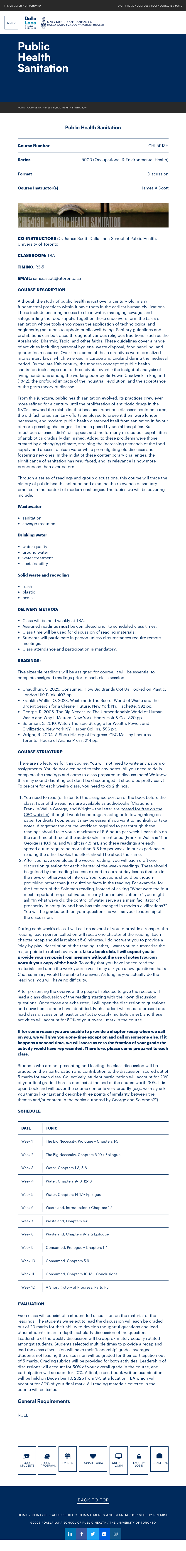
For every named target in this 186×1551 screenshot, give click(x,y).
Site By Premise (153, 1515)
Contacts (166, 5)
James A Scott (155, 187)
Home (21, 107)
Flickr (104, 1534)
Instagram (115, 1534)
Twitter (93, 1534)
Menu (11, 22)
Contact (40, 1515)
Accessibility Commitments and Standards (93, 1515)
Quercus (143, 5)
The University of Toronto (22, 5)
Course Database (39, 107)
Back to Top (93, 1499)
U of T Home (126, 5)
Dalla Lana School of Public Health (30, 22)
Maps (178, 5)
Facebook (81, 1534)
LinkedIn (70, 1534)
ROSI (154, 5)
